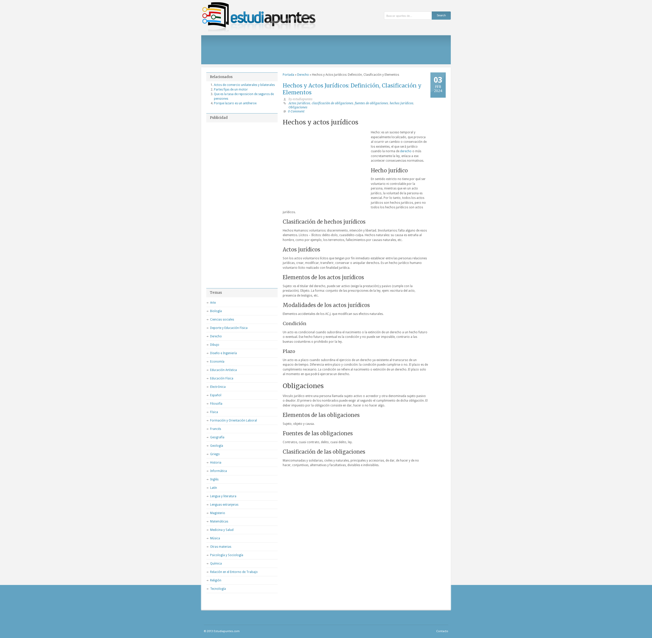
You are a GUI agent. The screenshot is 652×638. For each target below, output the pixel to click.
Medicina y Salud (222, 530)
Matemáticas (219, 521)
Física (214, 412)
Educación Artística (223, 370)
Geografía (217, 437)
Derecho (303, 74)
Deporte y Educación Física (229, 328)
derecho (406, 151)
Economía (217, 361)
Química (216, 563)
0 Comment (296, 111)
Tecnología (218, 589)
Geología (216, 446)
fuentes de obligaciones (371, 103)
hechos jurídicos (401, 103)
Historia (215, 462)
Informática (218, 471)
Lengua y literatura (223, 496)
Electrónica (218, 387)
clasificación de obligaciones (332, 103)
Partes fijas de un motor (231, 89)
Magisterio (217, 513)
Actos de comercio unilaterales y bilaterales (244, 85)
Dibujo (214, 345)
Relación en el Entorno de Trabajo (234, 572)
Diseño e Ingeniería (223, 353)
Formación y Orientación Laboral (233, 420)
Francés (215, 429)
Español (215, 395)
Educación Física (221, 378)
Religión (215, 580)
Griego (215, 454)
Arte (213, 302)
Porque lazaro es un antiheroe (235, 103)
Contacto (442, 631)
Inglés (214, 479)
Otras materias (220, 546)
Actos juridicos (299, 103)
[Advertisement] (326, 49)
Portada (288, 74)
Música (215, 538)
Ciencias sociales (222, 319)
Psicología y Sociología (226, 555)
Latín (213, 488)
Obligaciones (298, 107)
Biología (216, 311)
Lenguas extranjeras (224, 504)
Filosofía (216, 403)
